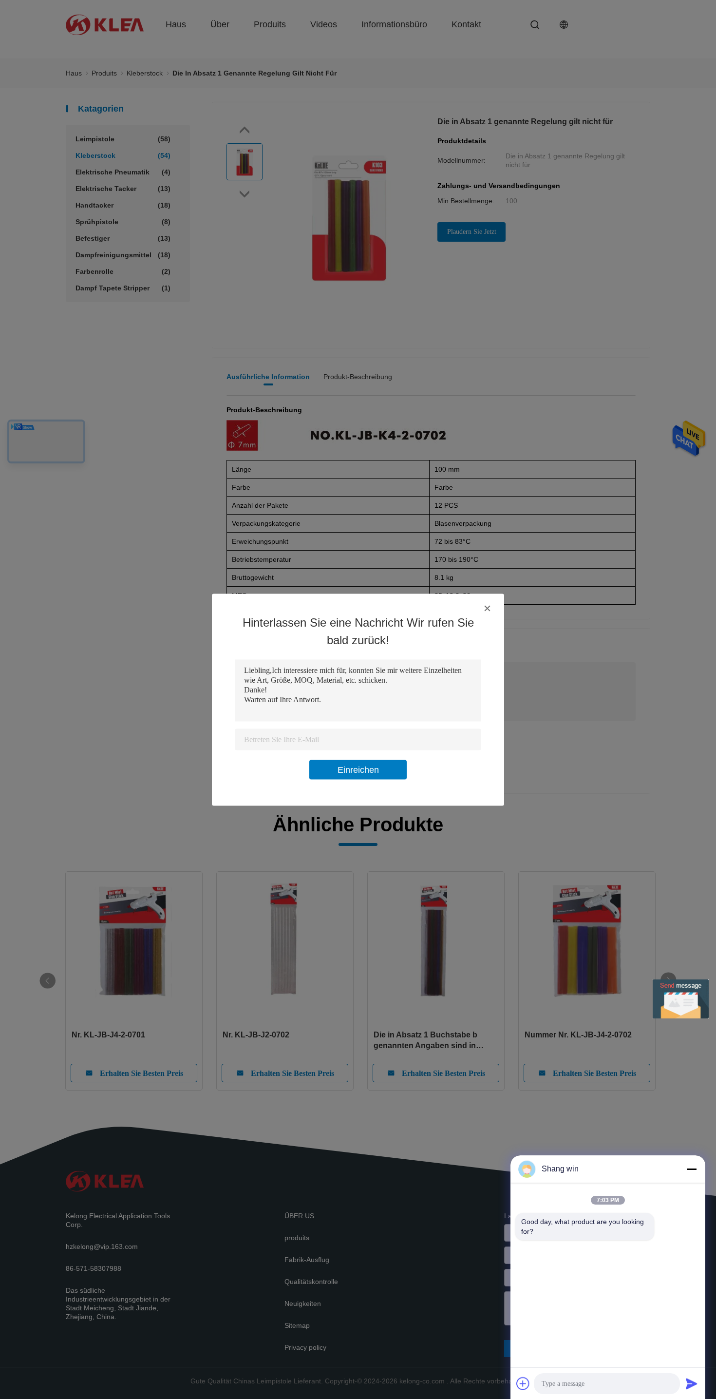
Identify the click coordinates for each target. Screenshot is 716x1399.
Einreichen (358, 769)
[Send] (691, 1383)
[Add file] (523, 1383)
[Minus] (691, 1169)
